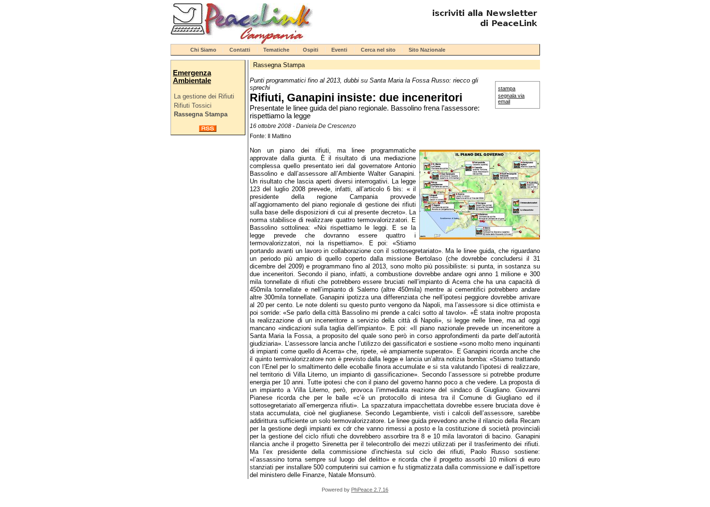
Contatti (239, 50)
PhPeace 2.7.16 (369, 490)
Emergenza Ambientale (192, 76)
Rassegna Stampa (200, 114)
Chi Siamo (203, 50)
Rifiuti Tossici (193, 105)
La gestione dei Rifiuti (204, 96)
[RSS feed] (207, 129)
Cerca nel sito (378, 50)
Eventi (339, 50)
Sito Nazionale (427, 50)
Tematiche (276, 50)
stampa (506, 88)
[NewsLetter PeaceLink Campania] (483, 30)
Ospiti (310, 50)
